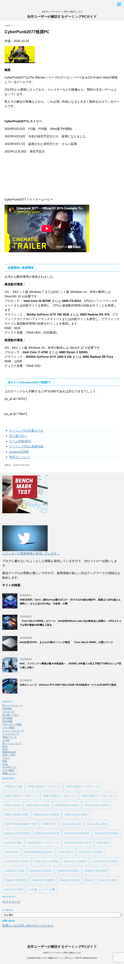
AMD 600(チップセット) (59, 795)
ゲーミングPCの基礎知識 (26, 446)
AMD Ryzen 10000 (46, 814)
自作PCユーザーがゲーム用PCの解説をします (62, 953)
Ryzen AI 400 (108, 880)
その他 (6, 740)
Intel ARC (103, 842)
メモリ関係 (8, 727)
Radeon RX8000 (16, 880)
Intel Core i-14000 (17, 861)
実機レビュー (9, 773)
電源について (9, 737)
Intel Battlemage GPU (38, 852)
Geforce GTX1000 (17, 833)
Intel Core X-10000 (105, 861)
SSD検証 (7, 708)
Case (5, 764)
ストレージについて (13, 731)
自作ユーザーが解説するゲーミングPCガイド (62, 16)
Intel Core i (66, 852)
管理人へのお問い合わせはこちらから (28, 925)
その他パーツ (9, 767)
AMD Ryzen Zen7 (76, 814)
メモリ (6, 758)
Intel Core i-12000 (91, 852)
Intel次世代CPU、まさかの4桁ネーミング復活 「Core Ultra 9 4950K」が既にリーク (66, 642)
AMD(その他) (14, 786)
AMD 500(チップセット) (21, 795)
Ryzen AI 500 (14, 889)
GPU (5, 746)
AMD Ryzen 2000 (38, 805)
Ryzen (89, 880)
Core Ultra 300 (96, 824)
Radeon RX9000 (43, 880)
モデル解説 (8, 770)
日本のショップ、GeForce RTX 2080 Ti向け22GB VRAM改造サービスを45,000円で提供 (68, 685)
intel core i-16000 (75, 861)
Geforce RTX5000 (77, 833)
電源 (4, 761)
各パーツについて (12, 743)
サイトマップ (11, 901)
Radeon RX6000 (68, 870)
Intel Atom (11, 852)
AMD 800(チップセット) (97, 795)
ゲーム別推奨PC (20, 441)
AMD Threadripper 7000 (21, 824)
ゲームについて (10, 734)
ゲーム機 (49, 889)
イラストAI (8, 712)
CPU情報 (7, 718)
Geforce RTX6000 (106, 833)
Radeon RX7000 (96, 870)
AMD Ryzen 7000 (16, 814)
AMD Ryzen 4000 (67, 805)
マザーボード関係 (12, 724)
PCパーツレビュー (12, 705)
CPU (5, 749)
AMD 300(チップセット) (44, 786)
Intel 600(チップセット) (43, 842)
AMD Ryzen (13, 805)
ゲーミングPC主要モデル (26, 430)
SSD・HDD (8, 755)
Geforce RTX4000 (47, 833)
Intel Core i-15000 (46, 861)
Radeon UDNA (69, 880)
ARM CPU (49, 824)
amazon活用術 (19, 451)
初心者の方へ (18, 435)
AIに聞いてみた (10, 715)
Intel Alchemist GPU (77, 842)
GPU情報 (7, 721)
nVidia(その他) (14, 870)
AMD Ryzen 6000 (96, 805)
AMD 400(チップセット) (82, 786)
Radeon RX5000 (40, 870)
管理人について (19, 457)
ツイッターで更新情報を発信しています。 (31, 553)
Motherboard (9, 752)
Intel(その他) (13, 842)
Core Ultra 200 (71, 824)
